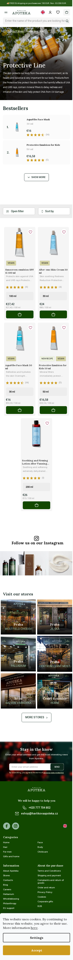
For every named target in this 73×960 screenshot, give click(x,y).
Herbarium (8, 894)
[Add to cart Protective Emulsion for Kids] (53, 410)
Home (6, 842)
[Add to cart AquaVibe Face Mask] (19, 410)
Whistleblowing (11, 898)
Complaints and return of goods (51, 881)
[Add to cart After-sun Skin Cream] (53, 314)
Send (57, 767)
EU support (8, 908)
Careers (7, 889)
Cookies (42, 896)
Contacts (8, 880)
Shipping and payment (49, 875)
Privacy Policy (45, 892)
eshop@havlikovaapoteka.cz (39, 813)
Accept (36, 950)
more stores (34, 717)
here (34, 928)
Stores (6, 875)
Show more (38, 177)
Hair (5, 847)
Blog (5, 884)
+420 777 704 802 (39, 807)
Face (40, 842)
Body (40, 847)
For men (7, 851)
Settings (36, 938)
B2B (40, 906)
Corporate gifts (45, 901)
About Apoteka (10, 870)
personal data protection (53, 772)
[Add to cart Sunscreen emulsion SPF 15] (19, 314)
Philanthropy (9, 903)
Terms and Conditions (49, 870)
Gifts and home (11, 856)
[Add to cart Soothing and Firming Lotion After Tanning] (36, 505)
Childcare (43, 851)
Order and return (46, 887)
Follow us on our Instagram (37, 543)
